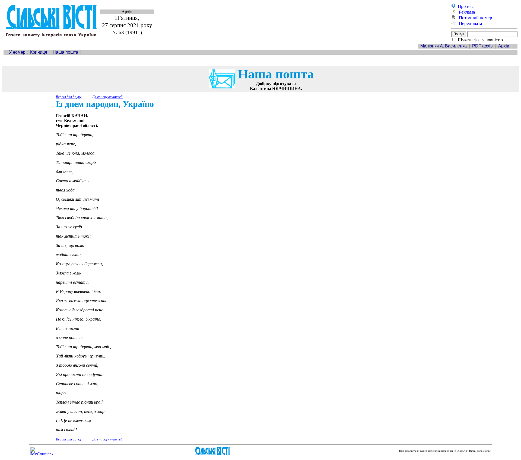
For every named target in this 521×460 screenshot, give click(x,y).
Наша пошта (65, 52)
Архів (503, 46)
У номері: (18, 52)
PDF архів (482, 46)
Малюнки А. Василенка (443, 46)
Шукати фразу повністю (480, 39)
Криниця (38, 52)
